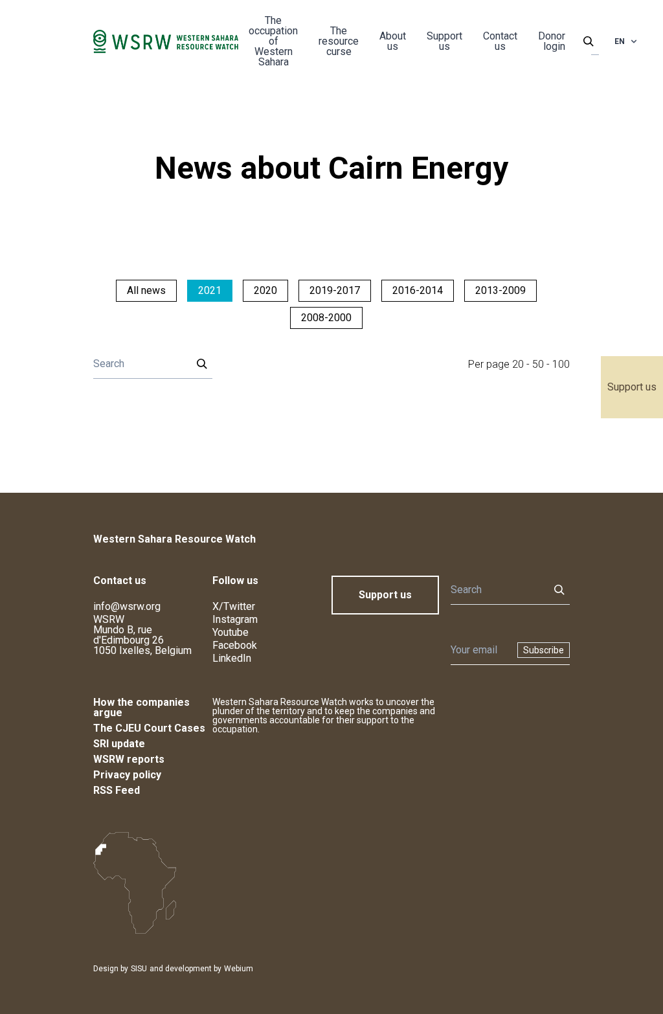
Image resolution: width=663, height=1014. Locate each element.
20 (518, 364)
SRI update (119, 744)
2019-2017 (334, 290)
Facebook (234, 645)
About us (392, 41)
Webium (238, 969)
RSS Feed (116, 790)
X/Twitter (233, 606)
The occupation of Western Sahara (273, 41)
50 (538, 364)
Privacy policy (127, 775)
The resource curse (339, 41)
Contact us (500, 41)
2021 (209, 290)
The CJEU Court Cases (149, 728)
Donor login (551, 41)
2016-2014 (417, 290)
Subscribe (543, 650)
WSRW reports (128, 759)
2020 (265, 290)
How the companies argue (141, 707)
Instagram (235, 619)
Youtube (230, 632)
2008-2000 (326, 317)
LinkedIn (231, 658)
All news (146, 290)
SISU (139, 969)
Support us (632, 387)
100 (561, 364)
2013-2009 (500, 290)
